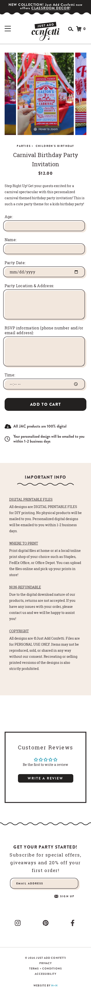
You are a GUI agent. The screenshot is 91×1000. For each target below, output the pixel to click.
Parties (25, 146)
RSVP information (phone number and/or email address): (44, 330)
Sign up (67, 896)
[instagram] (19, 923)
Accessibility (45, 974)
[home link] (45, 31)
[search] (70, 29)
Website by (45, 985)
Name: (11, 239)
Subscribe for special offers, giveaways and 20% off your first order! (45, 862)
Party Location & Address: (29, 285)
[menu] (8, 29)
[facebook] (73, 923)
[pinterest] (46, 923)
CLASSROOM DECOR (50, 8)
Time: (10, 375)
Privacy (45, 963)
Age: (9, 216)
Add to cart (45, 404)
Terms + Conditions (45, 968)
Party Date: (15, 262)
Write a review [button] (45, 778)
